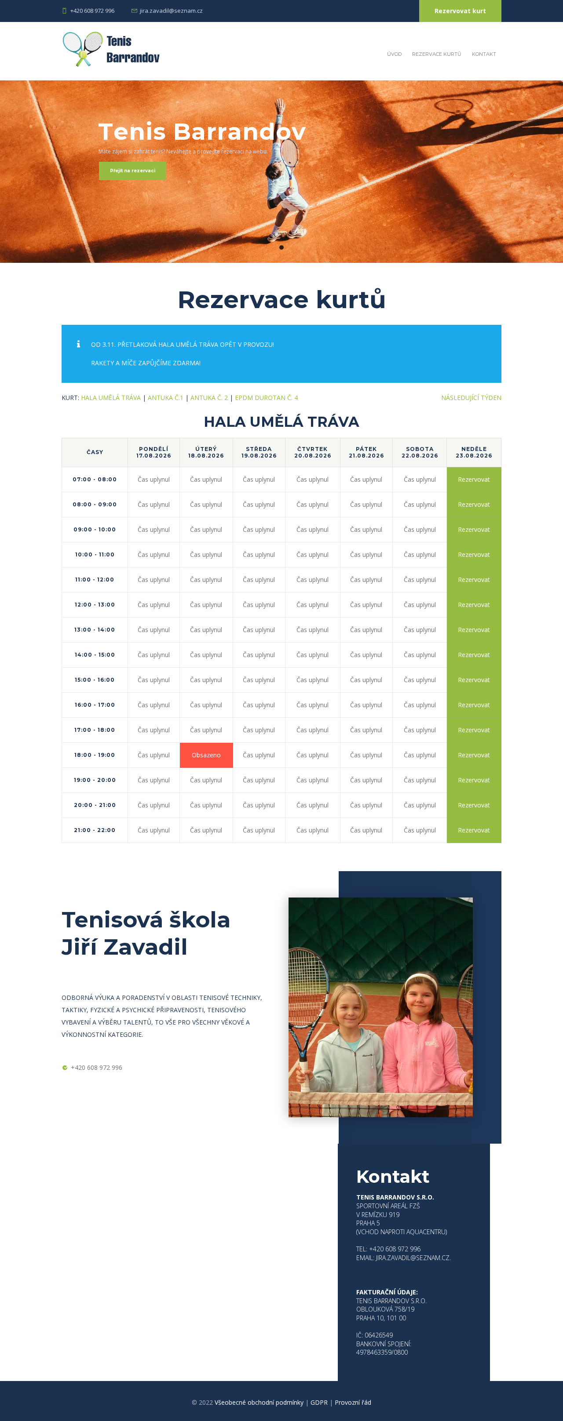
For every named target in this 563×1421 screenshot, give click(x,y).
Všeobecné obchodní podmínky (259, 1402)
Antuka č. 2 (209, 397)
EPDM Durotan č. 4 (266, 397)
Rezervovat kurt (460, 11)
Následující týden (471, 397)
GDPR (319, 1402)
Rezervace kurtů (436, 54)
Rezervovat (474, 479)
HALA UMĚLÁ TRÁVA (111, 397)
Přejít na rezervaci (132, 171)
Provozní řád (353, 1402)
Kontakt (484, 54)
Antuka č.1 (165, 397)
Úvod (394, 54)
